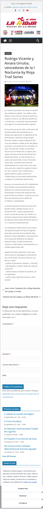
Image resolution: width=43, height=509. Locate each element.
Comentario (8, 324)
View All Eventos (9, 456)
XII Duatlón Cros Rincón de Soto (20, 438)
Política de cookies (30, 482)
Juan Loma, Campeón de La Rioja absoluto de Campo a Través (22, 290)
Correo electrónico (11, 364)
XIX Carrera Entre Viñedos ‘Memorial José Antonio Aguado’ (20, 447)
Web (4, 375)
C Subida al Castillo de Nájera (19, 414)
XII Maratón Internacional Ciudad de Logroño (21, 430)
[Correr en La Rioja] (5, 40)
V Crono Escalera (12, 421)
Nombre (6, 354)
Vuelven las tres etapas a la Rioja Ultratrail (20, 297)
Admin (30, 81)
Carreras (8, 53)
